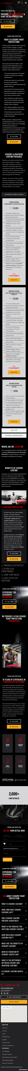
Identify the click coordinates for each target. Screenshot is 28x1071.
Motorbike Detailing (7, 1060)
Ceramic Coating (7, 1054)
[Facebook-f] (1, 993)
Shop (3, 1034)
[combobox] (5, 843)
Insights (4, 1039)
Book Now (7, 859)
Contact (4, 1031)
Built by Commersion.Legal (23, 1069)
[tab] (14, 194)
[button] (25, 2)
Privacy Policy (6, 1042)
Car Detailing (5, 1051)
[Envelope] (7, 993)
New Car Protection (7, 1063)
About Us (4, 1028)
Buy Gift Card (6, 1037)
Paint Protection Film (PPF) (9, 1057)
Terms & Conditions (7, 1045)
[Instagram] (4, 993)
